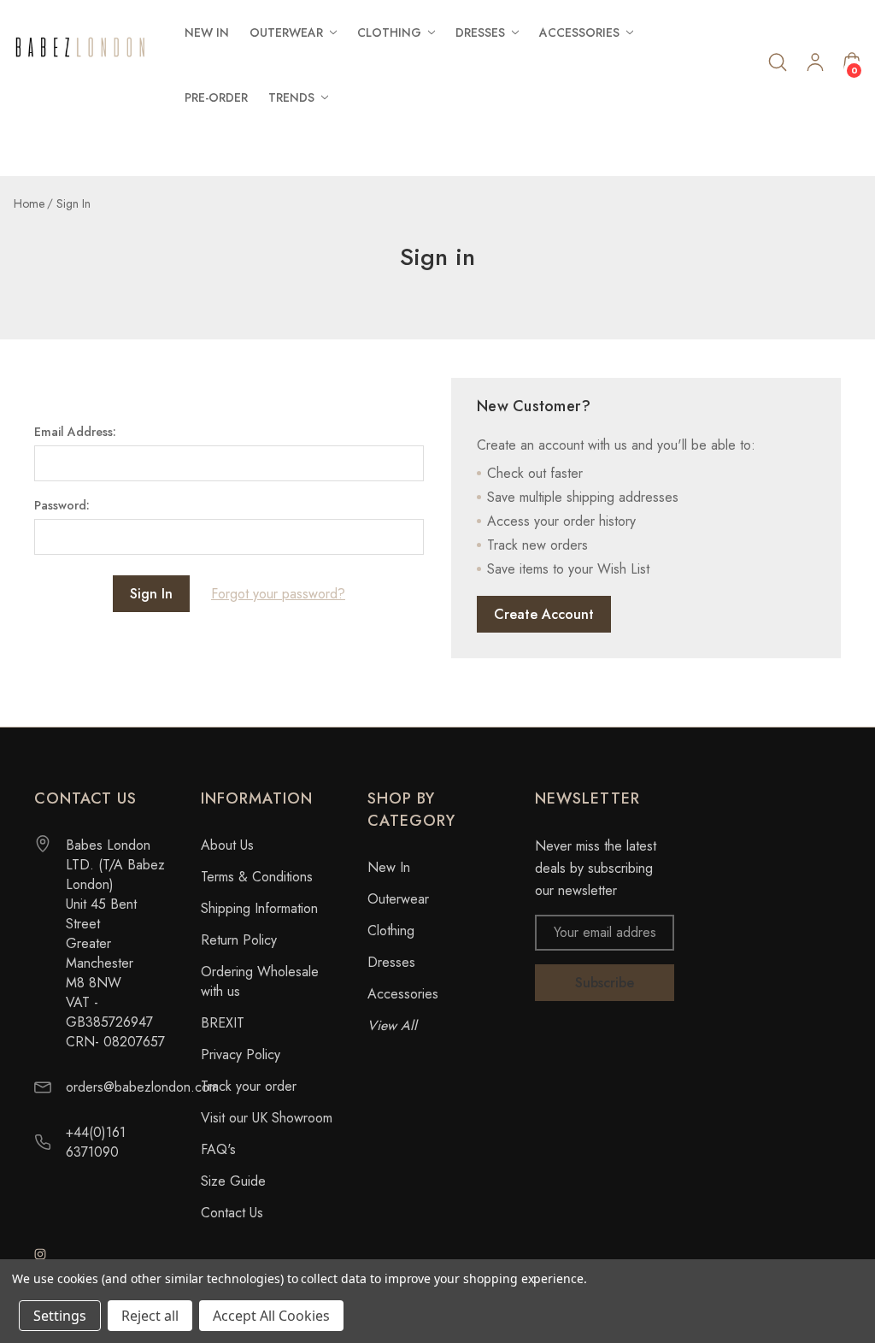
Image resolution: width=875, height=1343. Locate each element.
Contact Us (232, 1212)
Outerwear (398, 899)
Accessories (402, 994)
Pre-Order (216, 97)
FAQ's (218, 1149)
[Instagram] (40, 1254)
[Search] (777, 62)
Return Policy (239, 940)
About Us (227, 845)
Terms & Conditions (257, 876)
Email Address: (75, 432)
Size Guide (233, 1181)
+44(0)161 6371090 (96, 1142)
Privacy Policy (240, 1054)
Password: (62, 505)
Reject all (150, 1315)
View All (392, 1025)
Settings (59, 1315)
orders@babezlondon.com (142, 1087)
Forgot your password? (278, 594)
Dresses (391, 962)
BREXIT (222, 1023)
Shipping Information (259, 908)
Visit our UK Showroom (266, 1118)
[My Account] (815, 65)
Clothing (390, 930)
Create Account (544, 614)
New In (207, 32)
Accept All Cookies (271, 1315)
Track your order (249, 1086)
